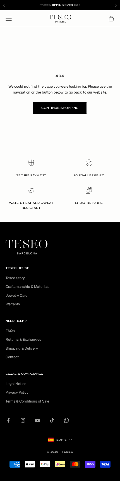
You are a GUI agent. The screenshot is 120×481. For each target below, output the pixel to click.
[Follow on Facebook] (8, 420)
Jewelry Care (16, 295)
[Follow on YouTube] (37, 420)
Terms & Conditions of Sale (27, 401)
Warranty (13, 304)
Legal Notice (16, 383)
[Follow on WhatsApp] (66, 420)
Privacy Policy (17, 392)
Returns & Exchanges (23, 339)
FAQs (10, 330)
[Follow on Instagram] (23, 420)
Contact (12, 357)
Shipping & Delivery (22, 348)
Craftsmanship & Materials (27, 286)
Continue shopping (59, 108)
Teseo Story (15, 278)
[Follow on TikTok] (52, 420)
